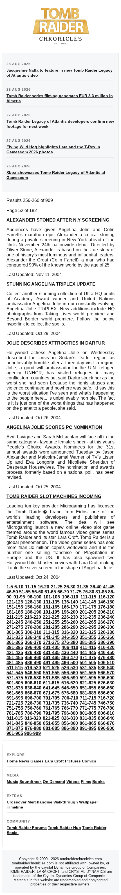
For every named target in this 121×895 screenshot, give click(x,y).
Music (12, 781)
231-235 (88, 617)
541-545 (14, 672)
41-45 (109, 586)
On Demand (54, 781)
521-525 (51, 667)
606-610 (33, 682)
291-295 (88, 627)
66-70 (63, 591)
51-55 (25, 591)
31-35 (82, 586)
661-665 (14, 693)
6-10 (18, 586)
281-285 (51, 627)
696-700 (33, 698)
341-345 (51, 637)
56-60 (37, 591)
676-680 (69, 693)
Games (37, 761)
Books (98, 781)
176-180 (106, 607)
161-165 (51, 607)
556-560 (69, 672)
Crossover (16, 802)
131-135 (51, 602)
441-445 (88, 652)
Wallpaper (88, 802)
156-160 (33, 607)
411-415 (88, 647)
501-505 (88, 662)
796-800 (69, 713)
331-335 (14, 637)
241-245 (14, 622)
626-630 (106, 682)
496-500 (69, 662)
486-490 (33, 662)
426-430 (33, 652)
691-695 (14, 698)
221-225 (51, 617)
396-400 (33, 647)
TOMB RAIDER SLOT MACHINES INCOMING (53, 496)
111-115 (88, 597)
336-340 (33, 637)
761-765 (51, 708)
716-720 (106, 698)
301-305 (14, 632)
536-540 (106, 667)
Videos (73, 781)
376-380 (69, 642)
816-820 (32, 718)
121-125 (14, 602)
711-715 (88, 698)
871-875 (14, 728)
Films (86, 781)
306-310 (33, 632)
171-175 (88, 607)
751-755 (14, 708)
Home (12, 761)
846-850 (33, 723)
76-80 (88, 591)
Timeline (15, 807)
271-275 (14, 627)
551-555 (51, 672)
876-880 (33, 728)
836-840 (106, 718)
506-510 (106, 662)
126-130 (33, 602)
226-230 (69, 617)
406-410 (70, 647)
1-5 (9, 586)
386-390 (106, 642)
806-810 (106, 713)
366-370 (33, 642)
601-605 (14, 682)
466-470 (69, 657)
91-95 (19, 597)
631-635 (14, 688)
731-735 (51, 703)
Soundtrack (30, 781)
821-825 (51, 718)
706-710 (70, 698)
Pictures (73, 761)
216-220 (32, 617)
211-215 (14, 617)
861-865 (88, 723)
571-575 (14, 677)
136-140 (69, 602)
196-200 (69, 612)
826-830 (69, 718)
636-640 (33, 688)
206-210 (106, 612)
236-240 (106, 617)
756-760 (33, 708)
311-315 (51, 632)
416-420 (106, 647)
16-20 (43, 586)
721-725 (14, 703)
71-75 (76, 591)
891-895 (88, 728)
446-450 (106, 652)
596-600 (106, 677)
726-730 (33, 703)
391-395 (14, 647)
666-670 (33, 693)
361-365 (14, 642)
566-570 (106, 672)
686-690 (106, 693)
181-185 (14, 612)
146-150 (106, 602)
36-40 (96, 586)
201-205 (88, 612)
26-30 (69, 586)
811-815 (14, 718)
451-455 (14, 657)
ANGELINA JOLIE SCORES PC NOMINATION (54, 427)
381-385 (88, 642)
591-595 (88, 677)
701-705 (51, 698)
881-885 (51, 728)
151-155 (14, 607)
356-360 (106, 637)
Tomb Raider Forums (27, 827)
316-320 (69, 632)
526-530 (69, 667)
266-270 (106, 622)
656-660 (106, 688)
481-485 (14, 662)
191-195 (51, 612)
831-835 (88, 718)
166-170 (69, 607)
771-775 (88, 708)
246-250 (33, 622)
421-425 (14, 652)
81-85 (101, 591)
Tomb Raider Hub (64, 827)
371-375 (51, 642)
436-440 (69, 652)
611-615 (51, 682)
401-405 (51, 647)
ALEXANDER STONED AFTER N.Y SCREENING (57, 220)
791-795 (51, 713)
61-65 (50, 591)
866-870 (106, 723)
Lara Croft (54, 761)
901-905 (14, 733)
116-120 (106, 597)
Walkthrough (65, 802)
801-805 (88, 713)
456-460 (33, 657)
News (24, 761)
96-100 (34, 597)
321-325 (88, 632)
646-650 (69, 688)
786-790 (33, 713)
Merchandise (40, 802)
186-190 (33, 612)
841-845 (14, 723)
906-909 (32, 733)
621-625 (88, 682)
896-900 (106, 728)
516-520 (32, 667)
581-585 (51, 677)
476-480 (106, 657)
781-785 (14, 713)
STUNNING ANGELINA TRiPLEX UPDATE (50, 284)
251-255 (51, 622)
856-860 (69, 723)
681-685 (88, 693)
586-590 (69, 677)
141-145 (88, 602)
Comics (89, 761)
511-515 (14, 667)
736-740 (69, 703)
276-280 (33, 627)
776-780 (106, 708)
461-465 (51, 657)
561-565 (88, 672)
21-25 (56, 586)
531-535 (88, 667)
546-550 (33, 672)
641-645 (51, 688)
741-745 (88, 703)
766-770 (69, 708)
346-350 (69, 637)
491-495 (51, 662)
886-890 (69, 728)
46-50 (12, 591)
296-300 (106, 627)
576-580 (33, 677)
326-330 (106, 632)
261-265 (88, 622)
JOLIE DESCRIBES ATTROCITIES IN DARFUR (55, 343)
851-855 (51, 723)
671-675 (51, 693)
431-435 (51, 652)
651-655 (88, 688)
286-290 (69, 627)
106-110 (70, 597)
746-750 (106, 703)
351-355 (88, 637)
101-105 (51, 597)
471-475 (88, 657)
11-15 (30, 586)
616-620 (69, 682)
